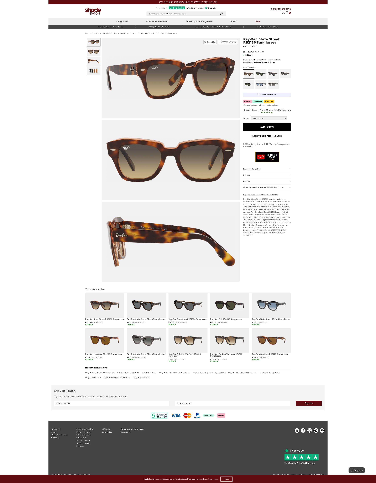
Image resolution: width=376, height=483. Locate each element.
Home (87, 33)
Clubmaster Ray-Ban (128, 373)
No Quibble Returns (159, 27)
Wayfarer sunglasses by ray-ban (209, 373)
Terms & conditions (281, 474)
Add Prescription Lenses (267, 136)
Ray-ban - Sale (149, 373)
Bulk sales (80, 446)
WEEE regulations (83, 443)
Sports (234, 21)
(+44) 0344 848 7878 (281, 9)
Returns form (81, 438)
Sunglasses (122, 21)
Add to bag (267, 127)
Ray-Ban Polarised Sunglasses (174, 373)
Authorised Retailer (267, 27)
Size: (246, 118)
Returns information (83, 435)
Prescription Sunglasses (199, 21)
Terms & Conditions (83, 440)
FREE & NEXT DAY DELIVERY (110, 27)
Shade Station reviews (59, 435)
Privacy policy (298, 474)
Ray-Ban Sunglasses (111, 33)
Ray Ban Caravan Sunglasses (242, 373)
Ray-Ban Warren (141, 378)
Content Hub (107, 432)
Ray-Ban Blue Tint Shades (117, 378)
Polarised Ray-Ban (269, 373)
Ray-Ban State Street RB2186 (132, 33)
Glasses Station (126, 432)
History (53, 432)
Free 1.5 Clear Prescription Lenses (213, 27)
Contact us (55, 438)
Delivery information (84, 432)
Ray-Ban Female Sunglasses (99, 373)
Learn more (213, 479)
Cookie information (316, 474)
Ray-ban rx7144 (93, 378)
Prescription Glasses (157, 21)
